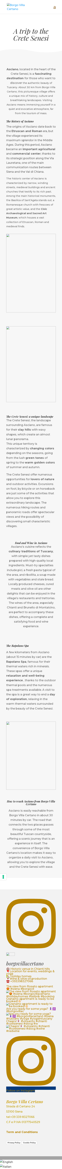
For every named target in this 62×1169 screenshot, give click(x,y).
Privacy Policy (14, 1142)
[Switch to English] (6, 1162)
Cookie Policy (29, 1142)
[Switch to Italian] (5, 1166)
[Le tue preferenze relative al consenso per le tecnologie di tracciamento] (3, 877)
